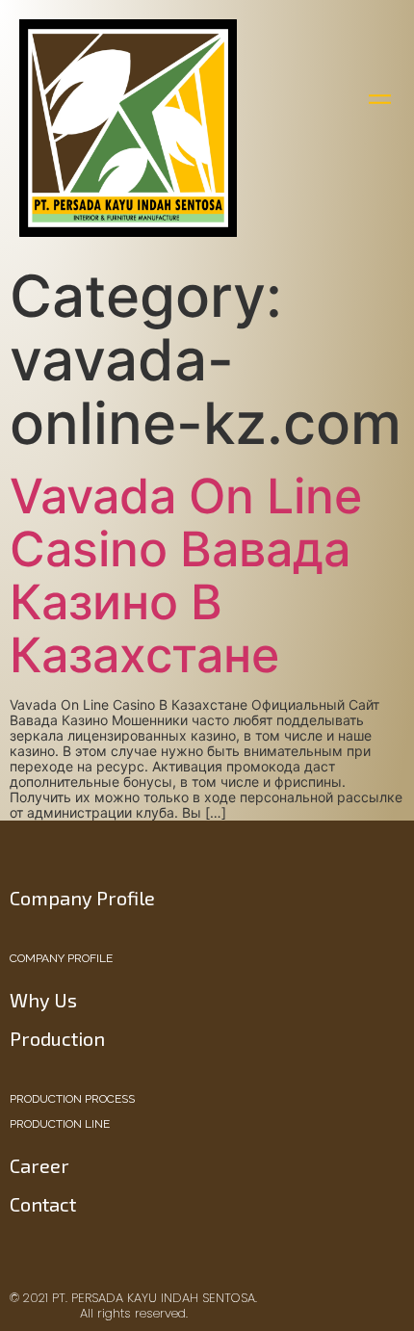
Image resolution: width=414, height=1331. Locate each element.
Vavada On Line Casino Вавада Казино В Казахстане (186, 575)
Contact (43, 1203)
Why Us (43, 999)
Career (39, 1165)
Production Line (60, 1124)
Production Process (72, 1099)
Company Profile (61, 958)
